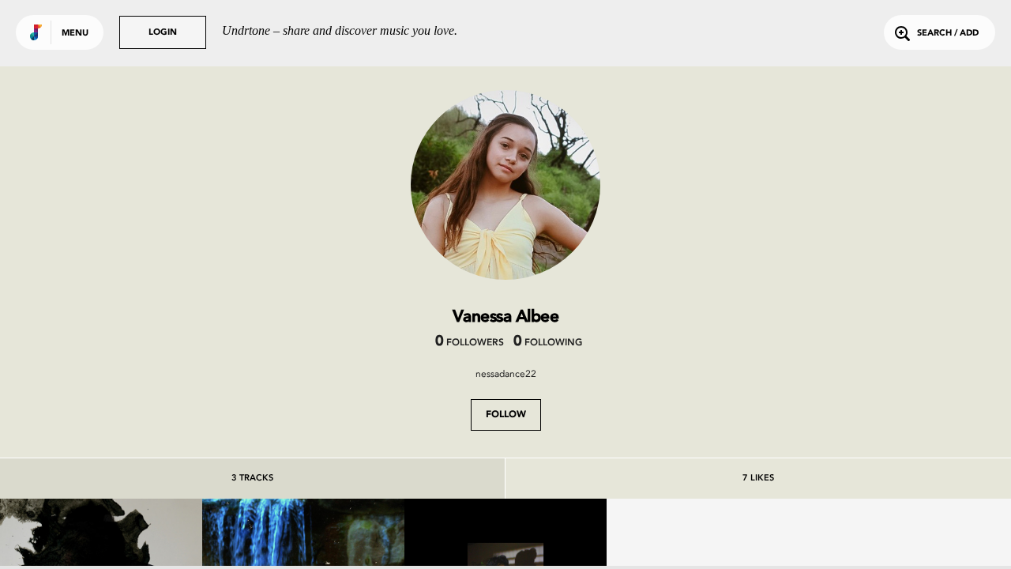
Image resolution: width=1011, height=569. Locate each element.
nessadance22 (505, 373)
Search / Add (948, 33)
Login (162, 32)
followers (469, 343)
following (547, 343)
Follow (506, 415)
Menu (75, 33)
